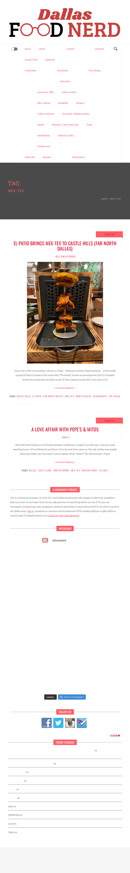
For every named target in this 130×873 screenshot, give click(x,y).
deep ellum (45, 470)
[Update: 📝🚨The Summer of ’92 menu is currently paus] (77, 583)
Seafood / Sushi (66, 135)
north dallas (83, 396)
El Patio (36, 396)
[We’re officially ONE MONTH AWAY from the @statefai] (52, 583)
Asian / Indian (69, 92)
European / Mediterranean (75, 113)
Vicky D (65, 437)
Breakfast (63, 102)
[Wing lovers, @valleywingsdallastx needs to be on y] (77, 554)
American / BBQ (45, 92)
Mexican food (89, 470)
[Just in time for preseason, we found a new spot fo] (52, 656)
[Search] (115, 48)
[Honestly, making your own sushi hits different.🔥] (77, 569)
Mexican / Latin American (65, 124)
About (42, 48)
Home (28, 48)
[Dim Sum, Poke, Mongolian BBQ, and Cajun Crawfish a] (52, 569)
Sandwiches (43, 135)
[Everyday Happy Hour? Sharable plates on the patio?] (77, 670)
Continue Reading (64, 387)
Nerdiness (62, 70)
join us (30, 511)
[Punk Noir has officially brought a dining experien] (77, 641)
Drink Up (49, 59)
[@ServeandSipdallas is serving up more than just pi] (77, 656)
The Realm (114, 396)
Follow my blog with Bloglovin (63, 515)
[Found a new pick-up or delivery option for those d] (52, 641)
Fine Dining (94, 70)
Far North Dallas (53, 396)
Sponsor (47, 157)
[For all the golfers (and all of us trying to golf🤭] (77, 627)
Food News (30, 70)
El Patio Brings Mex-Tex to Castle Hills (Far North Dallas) (65, 246)
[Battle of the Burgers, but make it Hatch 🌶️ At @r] (52, 627)
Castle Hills (24, 396)
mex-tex (69, 396)
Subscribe (30, 157)
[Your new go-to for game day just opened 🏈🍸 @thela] (52, 554)
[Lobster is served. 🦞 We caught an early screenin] (52, 670)
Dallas (32, 470)
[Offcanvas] (14, 49)
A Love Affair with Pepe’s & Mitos (65, 429)
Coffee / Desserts (45, 113)
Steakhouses (43, 146)
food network (61, 470)
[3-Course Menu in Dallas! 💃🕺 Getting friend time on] (77, 598)
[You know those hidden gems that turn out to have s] (77, 685)
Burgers (80, 102)
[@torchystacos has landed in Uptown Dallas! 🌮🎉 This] (52, 685)
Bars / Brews (43, 102)
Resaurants (100, 396)
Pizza (89, 124)
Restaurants (78, 157)
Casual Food (31, 59)
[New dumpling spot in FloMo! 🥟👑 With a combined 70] (52, 598)
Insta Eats (65, 81)
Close (114, 735)
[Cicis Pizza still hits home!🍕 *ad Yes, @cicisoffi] (52, 612)
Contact (70, 48)
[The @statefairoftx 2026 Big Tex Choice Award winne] (77, 612)
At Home (99, 48)
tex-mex (103, 470)
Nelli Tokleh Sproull (65, 256)
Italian (40, 124)
